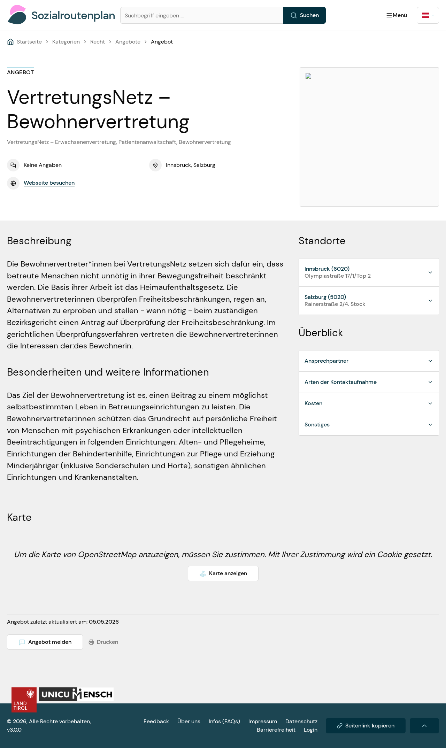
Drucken (107, 642)
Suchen (309, 15)
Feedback (156, 721)
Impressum (262, 721)
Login (310, 729)
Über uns (188, 721)
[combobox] (428, 15)
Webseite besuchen (49, 182)
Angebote (127, 41)
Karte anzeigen (228, 573)
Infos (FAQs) (224, 721)
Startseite (29, 41)
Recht (97, 41)
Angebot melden (49, 642)
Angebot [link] (162, 41)
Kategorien (66, 41)
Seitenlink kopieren (369, 725)
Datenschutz (301, 721)
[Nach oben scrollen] (424, 725)
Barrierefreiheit (276, 729)
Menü (400, 15)
